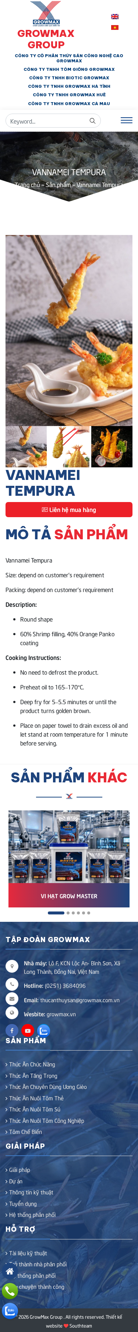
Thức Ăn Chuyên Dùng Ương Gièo (48, 1086)
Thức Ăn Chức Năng (32, 1064)
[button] (56, 913)
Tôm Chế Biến (25, 1131)
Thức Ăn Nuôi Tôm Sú (34, 1109)
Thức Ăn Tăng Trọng (33, 1075)
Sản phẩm (58, 184)
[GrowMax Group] (46, 12)
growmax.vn (61, 1013)
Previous (16, 330)
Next (121, 330)
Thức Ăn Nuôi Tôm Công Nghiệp (46, 1120)
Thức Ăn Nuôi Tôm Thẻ (36, 1097)
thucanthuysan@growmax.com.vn (72, 999)
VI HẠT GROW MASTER (69, 895)
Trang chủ (27, 184)
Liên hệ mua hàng (72, 509)
